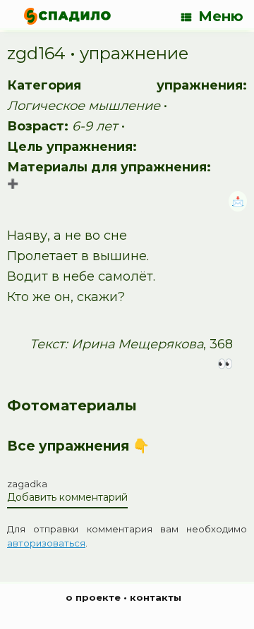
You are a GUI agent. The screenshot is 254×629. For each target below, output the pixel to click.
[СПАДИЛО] (67, 16)
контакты (155, 597)
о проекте (93, 597)
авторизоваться (46, 543)
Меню (220, 16)
